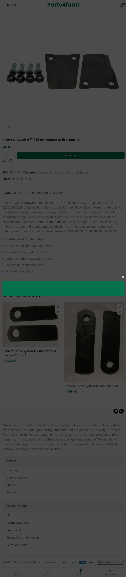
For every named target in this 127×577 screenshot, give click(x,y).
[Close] (123, 277)
